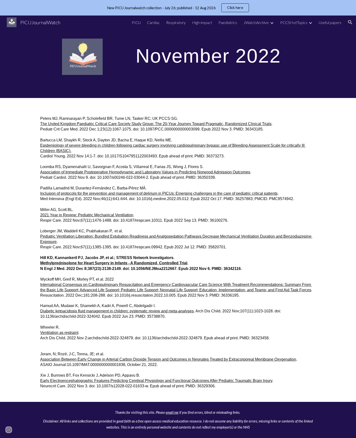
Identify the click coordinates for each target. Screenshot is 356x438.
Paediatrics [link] (227, 22)
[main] (214, 55)
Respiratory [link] (176, 22)
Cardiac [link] (153, 22)
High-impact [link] (202, 22)
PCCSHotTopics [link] (293, 22)
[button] (350, 22)
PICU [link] (136, 22)
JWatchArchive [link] (256, 22)
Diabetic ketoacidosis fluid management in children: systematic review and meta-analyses (117, 311)
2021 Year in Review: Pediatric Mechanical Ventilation (86, 215)
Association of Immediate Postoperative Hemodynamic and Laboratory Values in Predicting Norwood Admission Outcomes (145, 172)
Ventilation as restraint (59, 333)
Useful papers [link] (330, 22)
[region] (178, 8)
